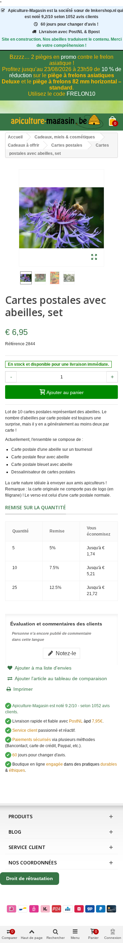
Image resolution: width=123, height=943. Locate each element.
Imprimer (23, 689)
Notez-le (65, 653)
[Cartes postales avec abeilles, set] (94, 257)
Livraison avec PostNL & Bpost (69, 31)
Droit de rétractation (29, 878)
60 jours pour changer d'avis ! (69, 24)
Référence (15, 343)
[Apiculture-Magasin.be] (57, 122)
